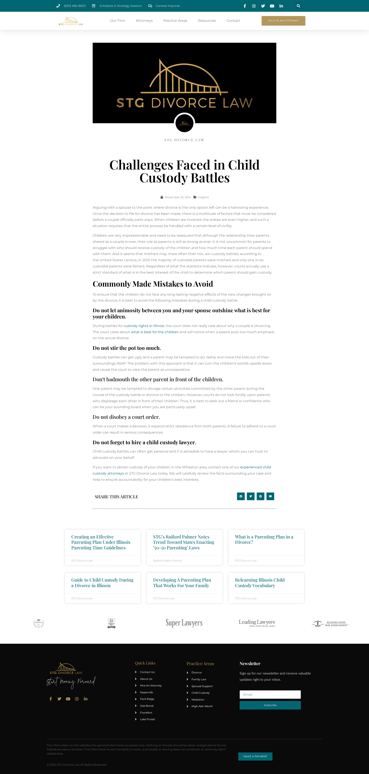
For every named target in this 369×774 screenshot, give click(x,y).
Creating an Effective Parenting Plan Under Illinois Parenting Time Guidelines (100, 542)
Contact (233, 21)
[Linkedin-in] (85, 699)
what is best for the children (155, 332)
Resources (207, 21)
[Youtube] (68, 699)
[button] (298, 6)
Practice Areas (175, 21)
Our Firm (117, 21)
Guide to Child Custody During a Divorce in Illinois (102, 582)
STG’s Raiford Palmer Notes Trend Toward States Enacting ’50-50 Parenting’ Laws (183, 542)
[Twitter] (59, 699)
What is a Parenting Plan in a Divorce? (264, 539)
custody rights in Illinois (144, 326)
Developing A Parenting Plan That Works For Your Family (182, 582)
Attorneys (144, 21)
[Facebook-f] (50, 699)
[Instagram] (77, 699)
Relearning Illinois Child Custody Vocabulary (260, 582)
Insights (203, 197)
